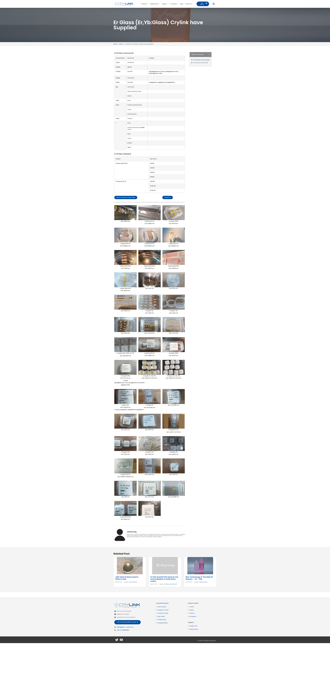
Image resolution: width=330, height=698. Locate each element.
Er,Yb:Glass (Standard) (200, 63)
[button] (214, 4)
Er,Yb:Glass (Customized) (201, 60)
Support (164, 4)
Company (173, 4)
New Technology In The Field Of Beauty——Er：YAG (199, 578)
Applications (154, 4)
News (201, 582)
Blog (181, 4)
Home (115, 44)
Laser (130, 582)
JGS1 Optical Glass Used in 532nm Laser (126, 578)
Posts (121, 44)
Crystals (166, 584)
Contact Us (188, 4)
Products (144, 4)
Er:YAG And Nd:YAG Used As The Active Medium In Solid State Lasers (164, 579)
